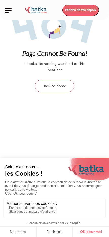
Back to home (54, 86)
